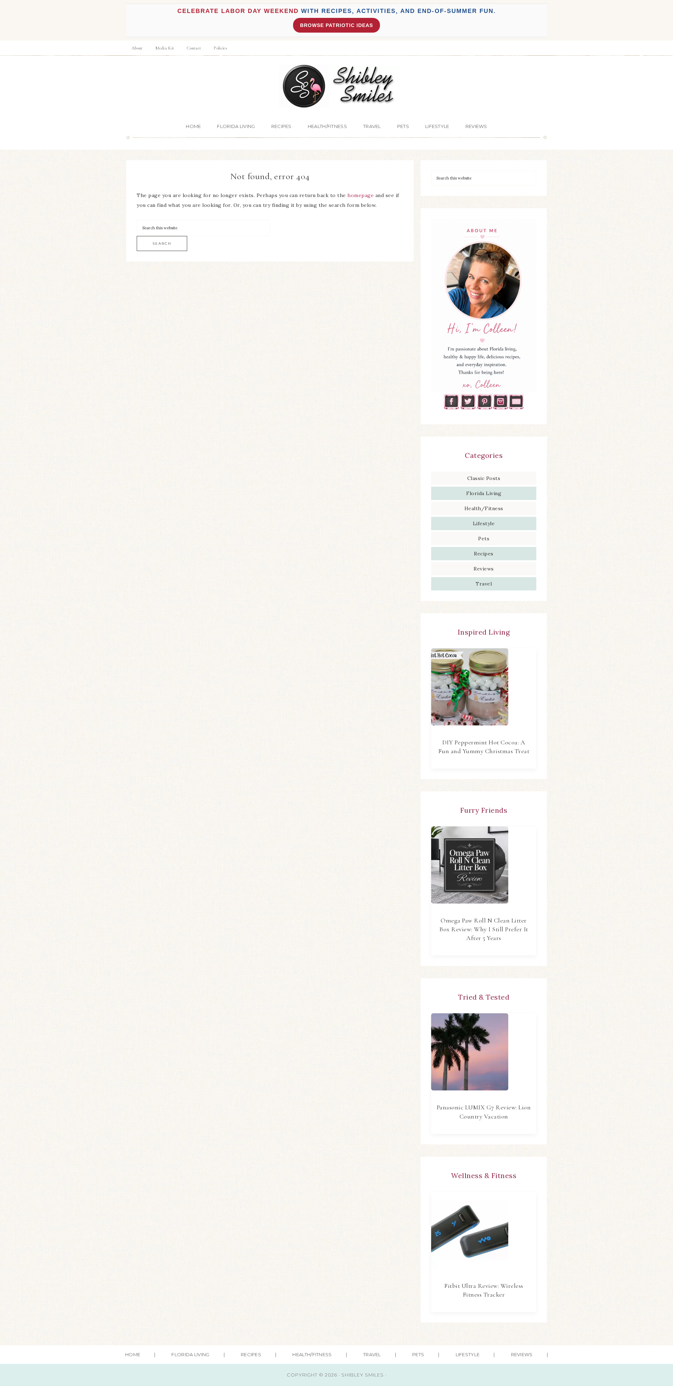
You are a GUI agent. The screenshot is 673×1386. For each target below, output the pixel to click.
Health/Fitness (483, 508)
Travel (484, 584)
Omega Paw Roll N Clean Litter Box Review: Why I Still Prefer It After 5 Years (483, 929)
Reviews (484, 569)
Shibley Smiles (336, 86)
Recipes (484, 553)
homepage (360, 195)
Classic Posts (484, 478)
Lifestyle (484, 523)
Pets (483, 538)
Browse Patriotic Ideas (336, 25)
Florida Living (483, 493)
